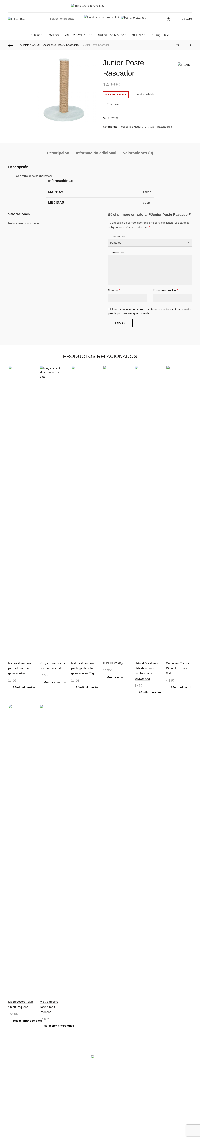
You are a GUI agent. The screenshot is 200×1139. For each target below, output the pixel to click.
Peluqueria (78, 1080)
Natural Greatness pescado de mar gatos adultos (20, 668)
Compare (113, 104)
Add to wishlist (146, 94)
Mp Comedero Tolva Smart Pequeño (49, 1007)
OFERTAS (138, 35)
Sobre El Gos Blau (114, 1080)
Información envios (20, 1086)
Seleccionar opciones (27, 1020)
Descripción (58, 153)
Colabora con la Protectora (81, 1088)
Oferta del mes (17, 1080)
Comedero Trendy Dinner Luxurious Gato (177, 668)
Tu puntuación (118, 236)
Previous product (179, 45)
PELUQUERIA (160, 35)
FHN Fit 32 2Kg (113, 663)
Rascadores (73, 44)
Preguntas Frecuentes (47, 1096)
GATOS (54, 35)
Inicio (26, 44)
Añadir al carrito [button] (23, 687)
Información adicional (96, 153)
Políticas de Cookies (52, 1080)
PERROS (36, 35)
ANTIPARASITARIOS (79, 35)
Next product (189, 45)
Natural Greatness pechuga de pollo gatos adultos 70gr (83, 668)
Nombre (114, 290)
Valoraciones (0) (138, 153)
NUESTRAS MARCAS (112, 35)
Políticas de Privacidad (47, 1088)
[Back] (11, 45)
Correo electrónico (165, 290)
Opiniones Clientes (114, 1086)
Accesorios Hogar (53, 44)
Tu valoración (117, 252)
